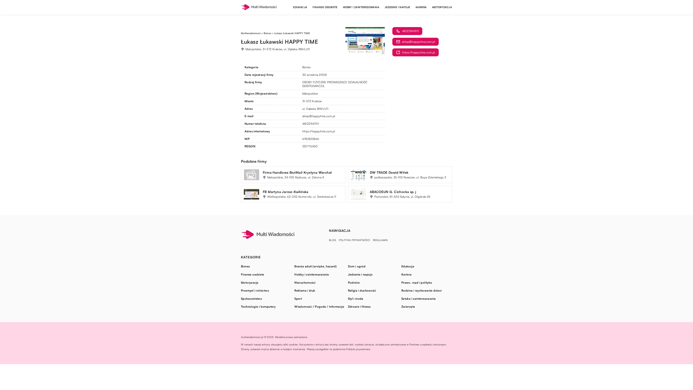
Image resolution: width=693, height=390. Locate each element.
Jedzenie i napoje (397, 7)
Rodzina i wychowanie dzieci (421, 290)
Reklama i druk (304, 290)
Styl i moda (355, 298)
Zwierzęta (408, 306)
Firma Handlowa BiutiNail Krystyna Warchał (297, 172)
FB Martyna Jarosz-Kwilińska (285, 192)
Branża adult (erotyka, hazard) (315, 266)
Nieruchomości (304, 282)
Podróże (354, 282)
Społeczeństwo (251, 298)
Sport (298, 298)
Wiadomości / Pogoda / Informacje (319, 306)
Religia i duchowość (362, 290)
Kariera (421, 7)
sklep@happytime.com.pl (318, 116)
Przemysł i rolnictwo (255, 290)
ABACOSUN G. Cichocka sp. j (393, 192)
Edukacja (300, 7)
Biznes (306, 67)
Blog (332, 240)
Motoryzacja (442, 7)
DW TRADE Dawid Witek (389, 172)
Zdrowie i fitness (359, 306)
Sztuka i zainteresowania (418, 298)
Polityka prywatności (354, 240)
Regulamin (380, 240)
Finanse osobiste (325, 7)
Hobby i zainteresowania (361, 7)
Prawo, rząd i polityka (416, 282)
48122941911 (310, 123)
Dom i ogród (357, 266)
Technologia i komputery (258, 306)
